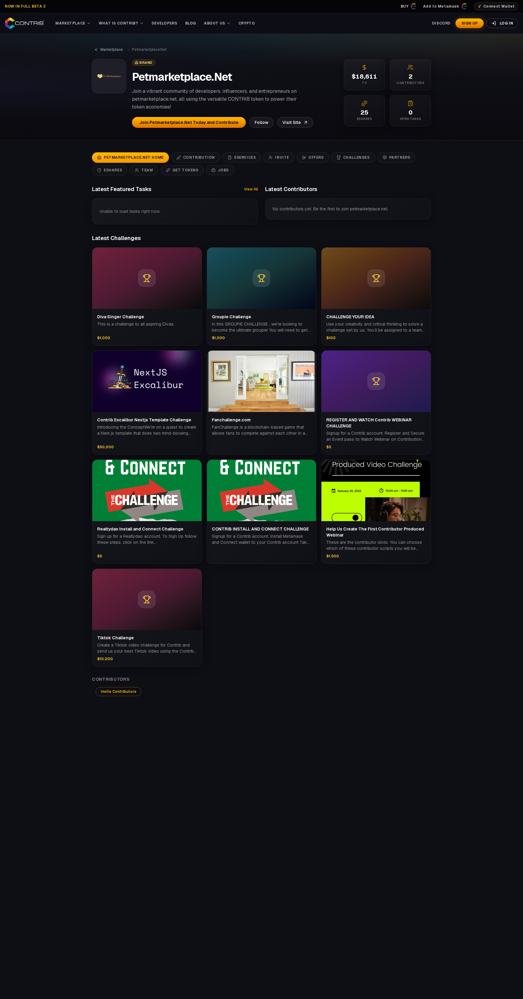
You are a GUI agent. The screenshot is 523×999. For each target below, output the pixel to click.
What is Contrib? (118, 23)
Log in (506, 23)
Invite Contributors (118, 691)
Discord (441, 23)
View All (251, 189)
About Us (214, 23)
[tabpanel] (261, 440)
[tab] (130, 157)
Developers (164, 23)
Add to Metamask (441, 6)
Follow (261, 122)
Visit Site (291, 122)
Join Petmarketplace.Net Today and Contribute (188, 122)
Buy (405, 6)
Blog (190, 23)
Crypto (246, 23)
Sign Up (470, 23)
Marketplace (70, 23)
